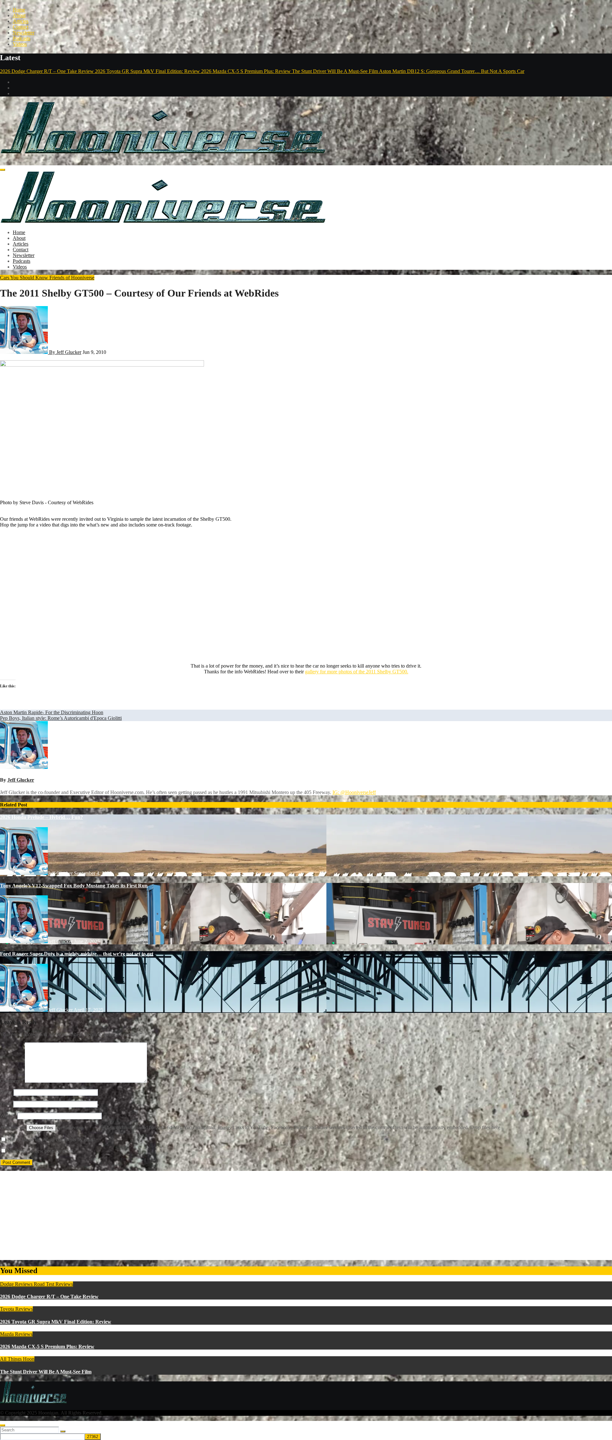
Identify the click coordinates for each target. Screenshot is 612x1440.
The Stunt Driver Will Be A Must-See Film (45, 1371)
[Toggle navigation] (2, 170)
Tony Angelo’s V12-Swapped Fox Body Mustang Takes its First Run (74, 885)
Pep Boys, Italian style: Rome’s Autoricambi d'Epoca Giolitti (61, 718)
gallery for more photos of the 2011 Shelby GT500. (356, 671)
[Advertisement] (191, 1215)
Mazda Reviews (16, 1334)
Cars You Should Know (24, 277)
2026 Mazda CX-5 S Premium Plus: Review (47, 1346)
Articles (20, 21)
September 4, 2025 (93, 873)
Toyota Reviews (16, 1309)
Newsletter (23, 32)
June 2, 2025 (87, 941)
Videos (20, 44)
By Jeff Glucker (64, 352)
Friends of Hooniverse (71, 277)
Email (6, 1104)
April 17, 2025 (88, 1010)
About (19, 15)
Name (6, 1092)
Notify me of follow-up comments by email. (52, 1139)
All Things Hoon (17, 1359)
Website (8, 1115)
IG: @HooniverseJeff (354, 792)
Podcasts (21, 38)
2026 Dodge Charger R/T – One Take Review (49, 1296)
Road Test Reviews (53, 1284)
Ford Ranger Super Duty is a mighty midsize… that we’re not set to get (76, 953)
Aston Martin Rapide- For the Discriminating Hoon (51, 712)
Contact (20, 27)
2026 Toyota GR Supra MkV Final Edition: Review (55, 1321)
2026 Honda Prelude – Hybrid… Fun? (41, 817)
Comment (12, 1081)
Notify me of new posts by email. (41, 1151)
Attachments (13, 1127)
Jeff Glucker (20, 780)
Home (19, 9)
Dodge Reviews (17, 1284)
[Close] (2, 1425)
